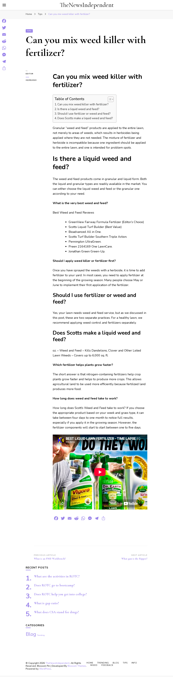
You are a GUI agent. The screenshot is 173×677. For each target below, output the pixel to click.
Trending (41, 635)
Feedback (107, 665)
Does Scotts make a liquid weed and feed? (85, 118)
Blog (31, 634)
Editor (29, 74)
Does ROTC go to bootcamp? (54, 585)
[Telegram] (4, 61)
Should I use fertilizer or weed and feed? (83, 114)
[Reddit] (4, 41)
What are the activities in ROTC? (57, 576)
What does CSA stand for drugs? (56, 612)
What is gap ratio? (46, 603)
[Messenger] (4, 54)
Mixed (93, 665)
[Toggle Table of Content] (109, 99)
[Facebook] (4, 21)
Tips (29, 31)
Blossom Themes (77, 666)
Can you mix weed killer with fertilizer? (82, 104)
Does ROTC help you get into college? (60, 594)
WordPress (45, 668)
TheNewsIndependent (87, 5)
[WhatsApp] (4, 48)
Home (89, 662)
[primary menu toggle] (4, 5)
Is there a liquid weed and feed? (78, 109)
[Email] (4, 34)
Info (134, 662)
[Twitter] (4, 27)
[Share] (4, 68)
